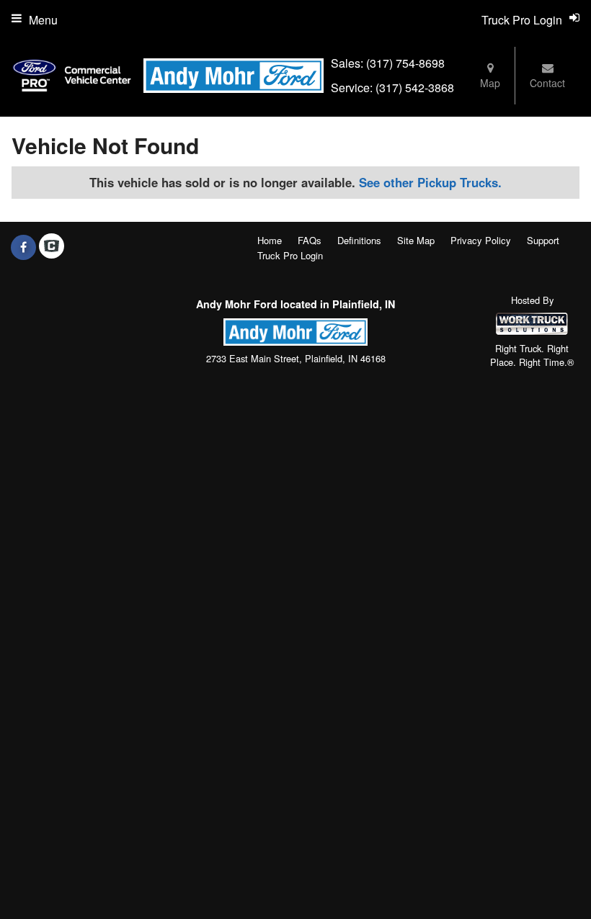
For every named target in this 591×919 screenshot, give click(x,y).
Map (490, 83)
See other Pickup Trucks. (430, 182)
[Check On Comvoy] (51, 247)
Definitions (359, 240)
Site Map (416, 240)
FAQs (309, 240)
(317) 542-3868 (415, 87)
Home (269, 240)
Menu (43, 20)
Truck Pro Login (290, 255)
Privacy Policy (480, 240)
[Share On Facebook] (23, 247)
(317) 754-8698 (405, 63)
